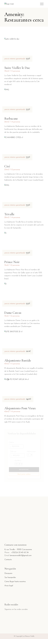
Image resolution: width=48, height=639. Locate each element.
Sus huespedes (10, 577)
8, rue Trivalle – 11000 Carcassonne (18, 549)
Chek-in (11, 442)
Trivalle (9, 214)
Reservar (24, 469)
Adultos (16, 460)
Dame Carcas (12, 313)
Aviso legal (8, 586)
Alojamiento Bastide (17, 360)
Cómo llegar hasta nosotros (15, 581)
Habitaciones (31, 451)
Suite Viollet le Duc (17, 68)
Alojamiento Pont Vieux (20, 408)
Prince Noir (12, 262)
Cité (7, 166)
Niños (19, 460)
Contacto (8, 560)
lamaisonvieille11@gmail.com (20, 555)
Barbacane (11, 118)
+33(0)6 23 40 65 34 (19, 552)
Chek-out (13, 451)
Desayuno (8, 573)
